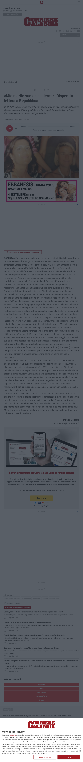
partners (13, 735)
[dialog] (41, 740)
